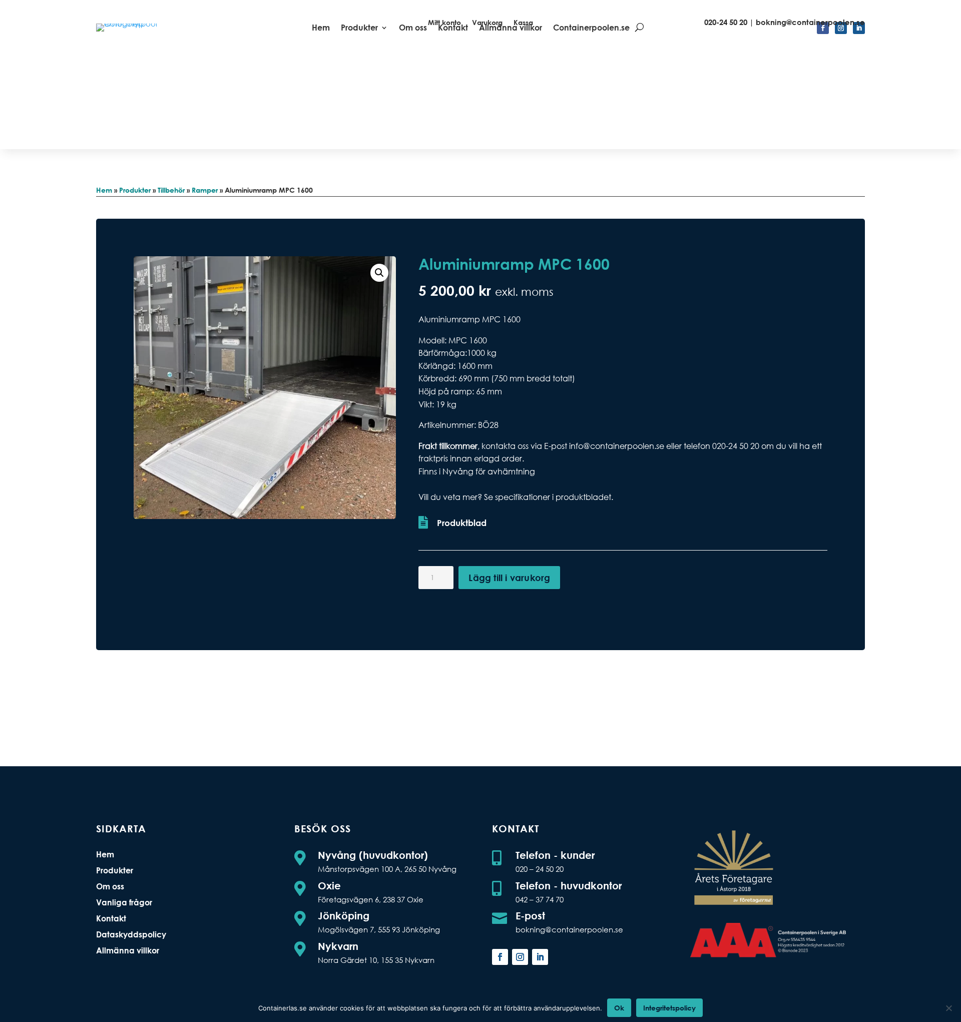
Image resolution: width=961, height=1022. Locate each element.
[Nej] (948, 1008)
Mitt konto (444, 23)
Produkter (135, 190)
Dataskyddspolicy (131, 934)
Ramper (205, 190)
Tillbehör (171, 190)
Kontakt (111, 918)
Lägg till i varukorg (509, 577)
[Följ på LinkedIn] (540, 957)
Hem (321, 28)
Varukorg (487, 23)
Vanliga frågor (124, 902)
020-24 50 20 (725, 22)
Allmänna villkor (127, 950)
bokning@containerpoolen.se (810, 22)
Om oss (110, 886)
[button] (379, 273)
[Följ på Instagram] (520, 957)
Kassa (523, 23)
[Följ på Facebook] (500, 957)
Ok (619, 1007)
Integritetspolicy (669, 1007)
